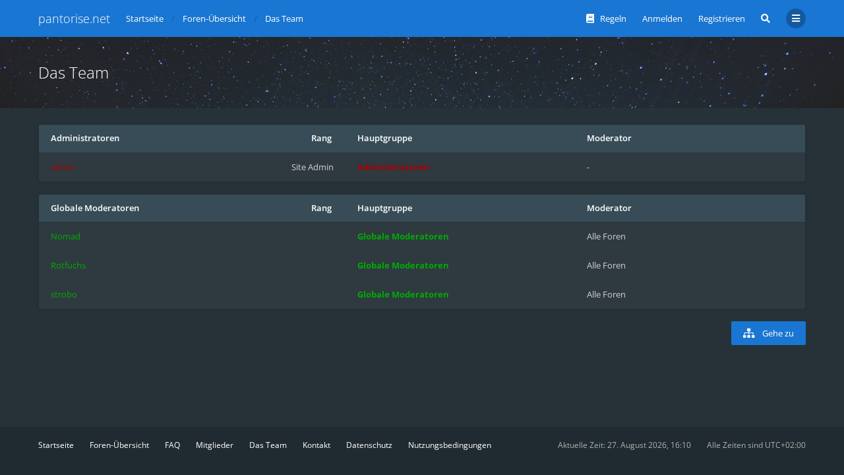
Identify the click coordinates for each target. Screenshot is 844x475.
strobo (64, 294)
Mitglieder (214, 445)
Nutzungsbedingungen (449, 445)
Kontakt (316, 445)
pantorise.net (74, 18)
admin (63, 167)
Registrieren (721, 18)
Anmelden (662, 18)
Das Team (268, 445)
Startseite (56, 445)
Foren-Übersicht (119, 445)
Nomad (65, 236)
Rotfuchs (68, 265)
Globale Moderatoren (95, 208)
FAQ (172, 445)
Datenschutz (369, 445)
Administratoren (85, 138)
